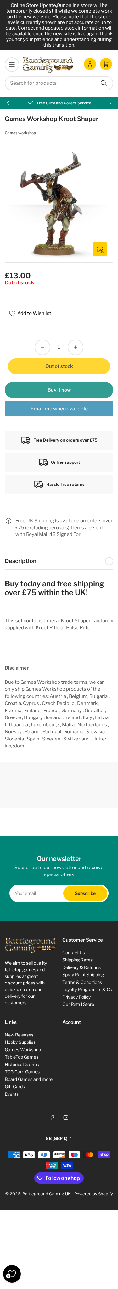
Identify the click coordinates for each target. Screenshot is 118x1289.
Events (12, 1094)
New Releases (19, 1034)
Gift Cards (15, 1086)
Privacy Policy (76, 997)
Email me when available (59, 409)
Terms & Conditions (82, 982)
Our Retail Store (78, 1004)
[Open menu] (12, 64)
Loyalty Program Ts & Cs (87, 989)
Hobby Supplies (20, 1042)
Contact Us (73, 952)
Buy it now (59, 390)
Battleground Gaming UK (46, 1193)
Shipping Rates (77, 959)
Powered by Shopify (93, 1193)
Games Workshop (23, 1049)
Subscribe (85, 893)
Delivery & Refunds (81, 967)
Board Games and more (29, 1079)
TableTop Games (21, 1057)
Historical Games (22, 1064)
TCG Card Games (22, 1071)
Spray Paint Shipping (83, 974)
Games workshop (20, 133)
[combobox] (59, 83)
